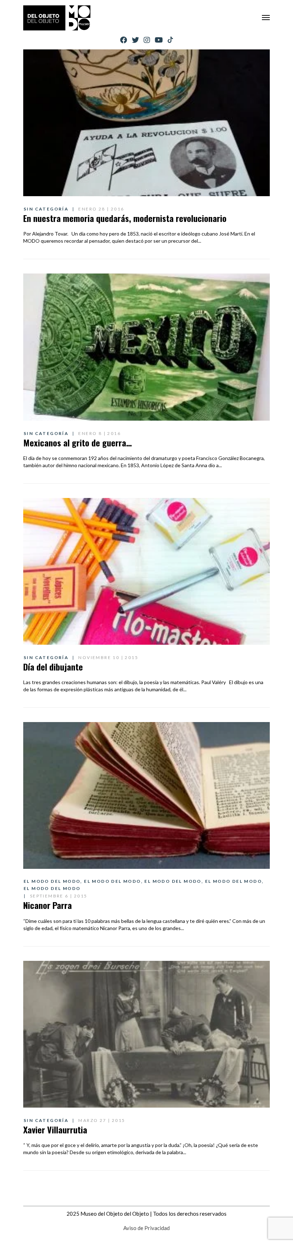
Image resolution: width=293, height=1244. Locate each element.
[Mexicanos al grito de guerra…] (146, 347)
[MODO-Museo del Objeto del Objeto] (56, 18)
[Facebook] (123, 40)
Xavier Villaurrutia (55, 1129)
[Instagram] (147, 40)
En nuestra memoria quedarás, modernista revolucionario (125, 218)
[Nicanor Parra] (146, 795)
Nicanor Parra (47, 905)
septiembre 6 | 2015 (59, 896)
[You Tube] (159, 40)
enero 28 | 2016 (101, 209)
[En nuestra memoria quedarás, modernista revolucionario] (146, 122)
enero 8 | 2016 (99, 433)
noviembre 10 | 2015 (108, 657)
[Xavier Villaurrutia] (146, 1034)
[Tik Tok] (170, 40)
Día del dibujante (53, 666)
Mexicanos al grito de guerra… (77, 442)
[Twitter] (135, 40)
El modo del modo (52, 881)
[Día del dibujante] (146, 571)
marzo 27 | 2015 (101, 1120)
